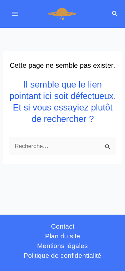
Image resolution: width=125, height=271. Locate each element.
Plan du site (62, 236)
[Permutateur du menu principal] (15, 14)
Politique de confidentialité (62, 255)
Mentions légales (62, 245)
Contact (62, 226)
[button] (115, 13)
